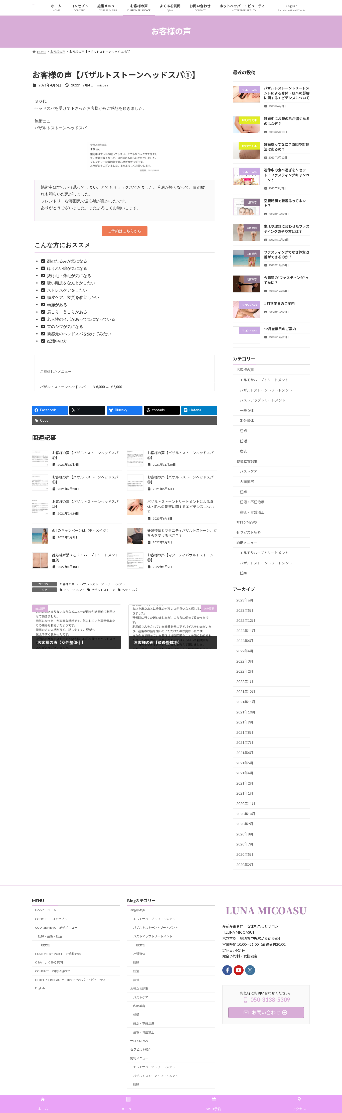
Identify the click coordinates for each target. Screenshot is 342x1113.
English (40, 988)
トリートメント (74, 590)
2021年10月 (245, 712)
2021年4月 (244, 773)
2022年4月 (244, 651)
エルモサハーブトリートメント (264, 380)
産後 (243, 451)
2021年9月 (244, 722)
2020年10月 (245, 813)
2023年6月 (244, 600)
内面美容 (247, 481)
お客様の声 (67, 584)
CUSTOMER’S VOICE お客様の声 (58, 954)
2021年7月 (244, 742)
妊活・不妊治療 (252, 502)
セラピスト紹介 (248, 532)
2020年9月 (244, 824)
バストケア (248, 471)
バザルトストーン (103, 590)
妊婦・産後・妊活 (50, 936)
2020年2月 (244, 864)
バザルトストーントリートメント (102, 584)
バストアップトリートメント (262, 400)
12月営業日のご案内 (280, 329)
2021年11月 (245, 702)
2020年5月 (244, 854)
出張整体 (247, 420)
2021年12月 (245, 691)
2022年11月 (245, 630)
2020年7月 (244, 844)
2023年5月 (244, 610)
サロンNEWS (246, 522)
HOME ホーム (45, 910)
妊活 (243, 441)
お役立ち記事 (246, 461)
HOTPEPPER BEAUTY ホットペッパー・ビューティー (72, 980)
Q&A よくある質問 (49, 962)
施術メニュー (246, 542)
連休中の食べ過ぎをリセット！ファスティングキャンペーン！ (286, 175)
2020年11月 (245, 803)
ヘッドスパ (129, 590)
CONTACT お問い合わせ (52, 971)
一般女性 (247, 410)
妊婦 (243, 431)
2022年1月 (244, 681)
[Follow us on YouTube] (239, 970)
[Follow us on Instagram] (250, 970)
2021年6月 (244, 753)
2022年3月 (244, 661)
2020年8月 (244, 834)
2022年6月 (244, 641)
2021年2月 (244, 783)
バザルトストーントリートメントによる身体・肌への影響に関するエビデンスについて (180, 507)
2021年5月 (244, 763)
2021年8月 (244, 732)
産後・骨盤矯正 (252, 512)
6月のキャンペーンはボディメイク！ (81, 530)
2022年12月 (245, 620)
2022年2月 (244, 671)
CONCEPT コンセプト (51, 919)
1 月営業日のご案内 (279, 303)
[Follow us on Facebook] (227, 970)
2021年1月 (244, 793)
